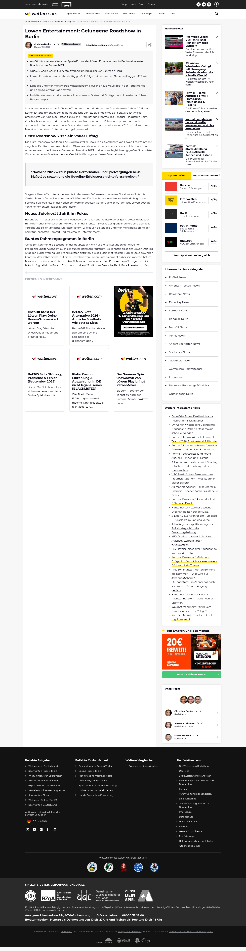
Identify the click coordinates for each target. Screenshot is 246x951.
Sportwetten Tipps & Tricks (42, 771)
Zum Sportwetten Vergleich (192, 255)
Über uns (184, 771)
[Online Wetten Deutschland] (44, 13)
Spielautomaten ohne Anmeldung (98, 785)
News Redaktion (188, 821)
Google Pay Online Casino (93, 780)
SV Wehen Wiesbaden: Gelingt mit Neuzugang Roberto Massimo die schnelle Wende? (199, 69)
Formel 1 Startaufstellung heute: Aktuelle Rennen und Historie (198, 151)
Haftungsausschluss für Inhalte (196, 841)
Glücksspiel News (180, 360)
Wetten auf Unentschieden (43, 780)
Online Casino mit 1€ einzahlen (96, 790)
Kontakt (183, 789)
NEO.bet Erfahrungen (192, 244)
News (133, 4)
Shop (124, 4)
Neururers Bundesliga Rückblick (189, 385)
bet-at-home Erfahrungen (187, 229)
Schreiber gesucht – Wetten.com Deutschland (197, 782)
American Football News (184, 285)
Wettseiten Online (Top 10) (42, 800)
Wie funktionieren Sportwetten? (45, 775)
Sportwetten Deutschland (42, 804)
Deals (141, 4)
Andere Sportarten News (184, 343)
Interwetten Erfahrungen (193, 202)
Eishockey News (179, 302)
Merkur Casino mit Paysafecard (95, 775)
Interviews (175, 377)
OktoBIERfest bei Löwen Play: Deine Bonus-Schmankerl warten (43, 317)
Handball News (178, 318)
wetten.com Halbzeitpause (185, 368)
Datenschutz (186, 816)
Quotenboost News (181, 393)
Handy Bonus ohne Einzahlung (96, 795)
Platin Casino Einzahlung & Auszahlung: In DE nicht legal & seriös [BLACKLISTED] (87, 382)
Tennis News (177, 335)
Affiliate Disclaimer (189, 845)
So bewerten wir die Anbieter (195, 775)
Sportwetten (73, 13)
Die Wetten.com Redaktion (194, 766)
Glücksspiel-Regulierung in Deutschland (194, 805)
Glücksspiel (68, 21)
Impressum (185, 812)
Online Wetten (32, 21)
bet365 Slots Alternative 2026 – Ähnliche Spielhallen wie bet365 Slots (87, 317)
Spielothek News (179, 352)
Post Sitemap (186, 836)
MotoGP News (178, 327)
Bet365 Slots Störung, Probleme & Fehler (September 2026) (45, 378)
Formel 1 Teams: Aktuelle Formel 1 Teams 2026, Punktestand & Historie (196, 98)
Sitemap (183, 826)
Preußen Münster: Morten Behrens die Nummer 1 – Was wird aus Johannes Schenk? (193, 574)
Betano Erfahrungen (191, 188)
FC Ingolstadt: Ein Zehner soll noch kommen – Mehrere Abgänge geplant (193, 586)
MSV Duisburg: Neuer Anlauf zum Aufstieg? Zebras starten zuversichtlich (192, 540)
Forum (151, 4)
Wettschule (111, 13)
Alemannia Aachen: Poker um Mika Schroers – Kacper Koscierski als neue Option (195, 491)
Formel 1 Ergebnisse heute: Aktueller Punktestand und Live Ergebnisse (199, 124)
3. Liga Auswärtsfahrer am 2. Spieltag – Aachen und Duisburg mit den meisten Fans (195, 466)
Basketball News (179, 294)
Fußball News (177, 277)
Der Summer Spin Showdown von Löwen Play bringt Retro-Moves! (130, 380)
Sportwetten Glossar (39, 795)
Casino (161, 13)
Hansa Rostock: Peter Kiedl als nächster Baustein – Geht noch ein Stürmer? (193, 598)
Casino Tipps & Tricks (90, 771)
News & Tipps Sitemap (191, 831)
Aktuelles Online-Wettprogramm (46, 790)
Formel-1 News (178, 310)
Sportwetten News (51, 21)
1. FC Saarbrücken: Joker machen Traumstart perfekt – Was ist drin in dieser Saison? (194, 478)
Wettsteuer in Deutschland (43, 766)
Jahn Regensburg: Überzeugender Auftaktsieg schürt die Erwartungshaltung (193, 528)
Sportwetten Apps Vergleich (144, 766)
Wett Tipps (146, 13)
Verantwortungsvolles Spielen (195, 793)
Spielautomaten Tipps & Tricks (95, 766)
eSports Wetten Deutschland (44, 785)
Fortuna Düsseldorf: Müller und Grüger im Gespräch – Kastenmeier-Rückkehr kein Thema (194, 561)
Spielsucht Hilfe (187, 798)
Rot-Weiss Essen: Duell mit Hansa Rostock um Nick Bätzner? (196, 41)
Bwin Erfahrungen (190, 216)
